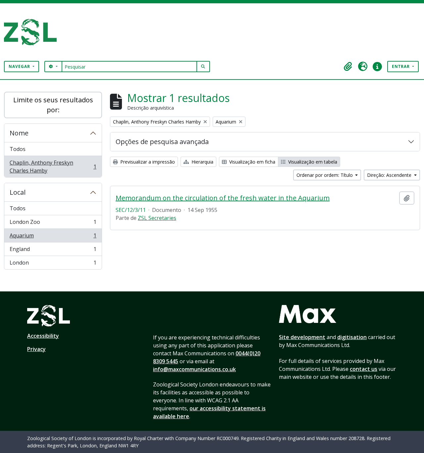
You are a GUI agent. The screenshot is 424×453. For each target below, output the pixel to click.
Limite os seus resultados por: (53, 104)
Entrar (401, 66)
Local (18, 192)
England (52, 250)
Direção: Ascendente (390, 175)
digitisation (352, 337)
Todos (18, 149)
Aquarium (52, 237)
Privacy (36, 349)
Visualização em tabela (312, 162)
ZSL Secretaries (157, 218)
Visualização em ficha (251, 162)
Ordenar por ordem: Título (325, 175)
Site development (302, 337)
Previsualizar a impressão (147, 162)
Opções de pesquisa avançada (162, 141)
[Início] (33, 32)
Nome (19, 132)
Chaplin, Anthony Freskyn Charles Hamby (52, 166)
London (52, 264)
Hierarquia (201, 162)
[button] (348, 66)
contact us (363, 369)
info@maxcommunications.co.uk (194, 369)
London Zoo (52, 223)
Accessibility (43, 335)
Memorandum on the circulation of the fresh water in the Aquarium (223, 198)
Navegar (20, 66)
